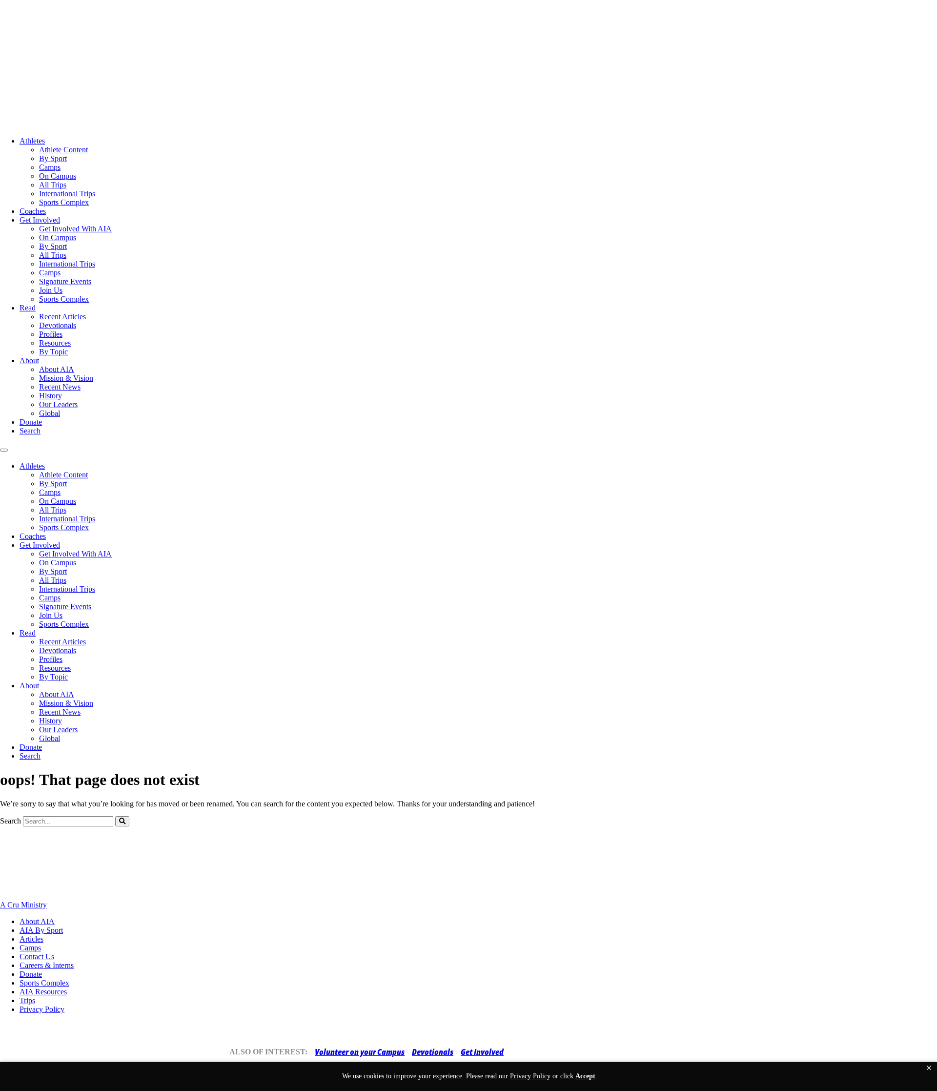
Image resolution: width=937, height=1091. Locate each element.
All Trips (52, 185)
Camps (50, 167)
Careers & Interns (47, 965)
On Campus (57, 176)
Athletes (32, 141)
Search (30, 431)
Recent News (60, 387)
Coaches (33, 211)
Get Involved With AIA (75, 229)
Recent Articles (62, 316)
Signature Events (65, 281)
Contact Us (37, 956)
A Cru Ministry (23, 905)
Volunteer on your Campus (360, 1052)
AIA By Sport (41, 930)
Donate (31, 422)
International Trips (67, 193)
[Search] (122, 821)
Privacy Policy (42, 1009)
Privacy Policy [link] (530, 1076)
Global (49, 413)
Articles (31, 939)
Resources (55, 343)
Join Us (50, 290)
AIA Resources (43, 992)
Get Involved (40, 220)
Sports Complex (64, 202)
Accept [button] (585, 1076)
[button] (929, 1068)
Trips (27, 1000)
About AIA (56, 369)
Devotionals (57, 325)
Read (28, 308)
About (29, 360)
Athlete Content (63, 149)
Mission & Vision (66, 378)
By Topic (53, 352)
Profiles (50, 334)
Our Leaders (58, 404)
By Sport (53, 158)
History (50, 395)
